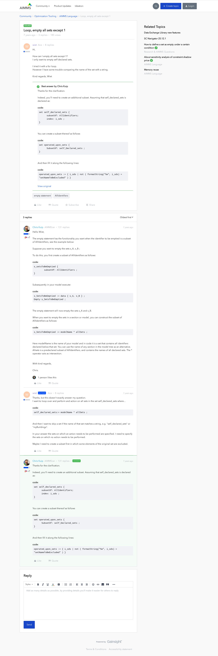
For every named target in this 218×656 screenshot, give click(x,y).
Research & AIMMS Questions (159, 51)
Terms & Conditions (96, 649)
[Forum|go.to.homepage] (26, 6)
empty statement (42, 195)
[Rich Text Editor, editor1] (78, 603)
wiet (35, 45)
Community (25, 16)
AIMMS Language (68, 16)
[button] (170, 6)
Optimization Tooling (45, 16)
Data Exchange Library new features (162, 32)
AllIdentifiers (61, 195)
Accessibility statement (120, 649)
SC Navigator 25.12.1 (155, 38)
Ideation (79, 6)
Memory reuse (151, 69)
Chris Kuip (38, 227)
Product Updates (62, 6)
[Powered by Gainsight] (109, 642)
